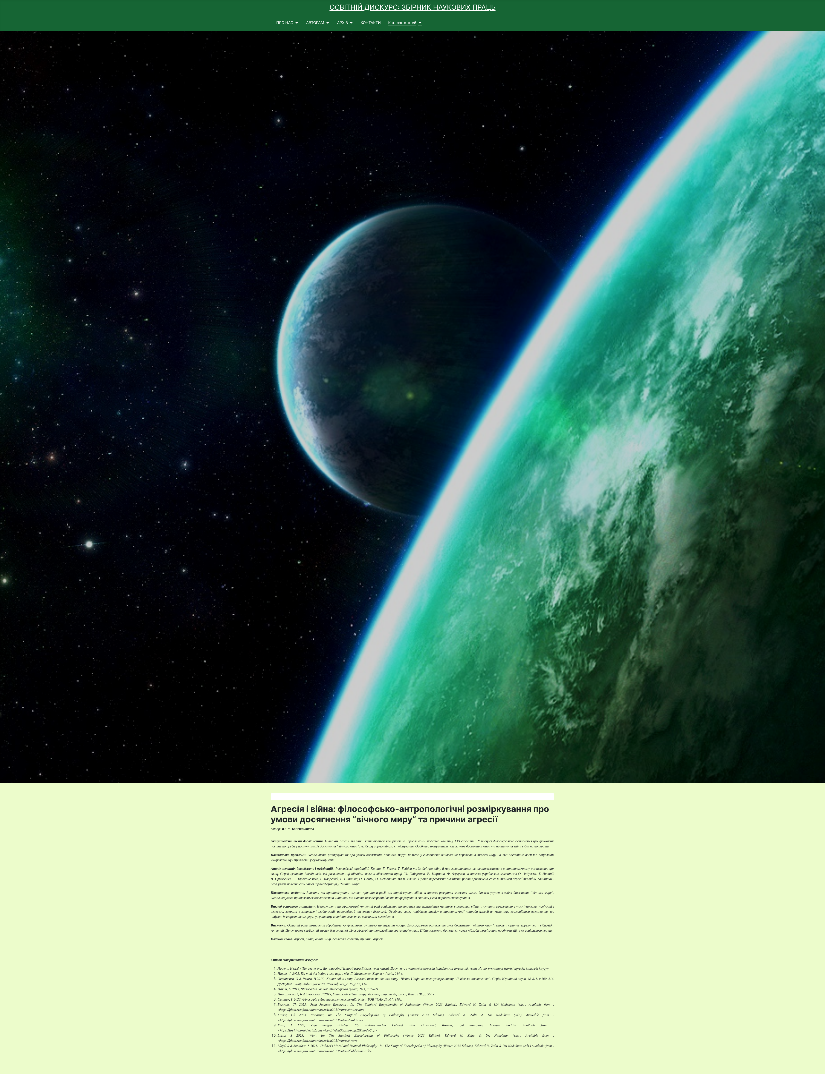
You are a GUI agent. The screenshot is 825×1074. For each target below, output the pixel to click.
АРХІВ (342, 22)
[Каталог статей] (419, 23)
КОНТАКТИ (371, 22)
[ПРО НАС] (296, 23)
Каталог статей (402, 22)
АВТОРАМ (315, 22)
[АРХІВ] (350, 23)
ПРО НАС (284, 22)
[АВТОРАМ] (327, 23)
